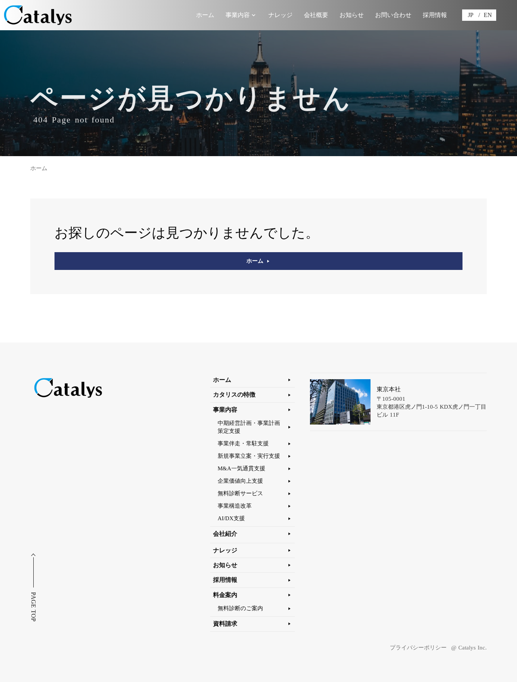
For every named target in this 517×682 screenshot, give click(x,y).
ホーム (38, 168)
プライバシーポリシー (418, 648)
